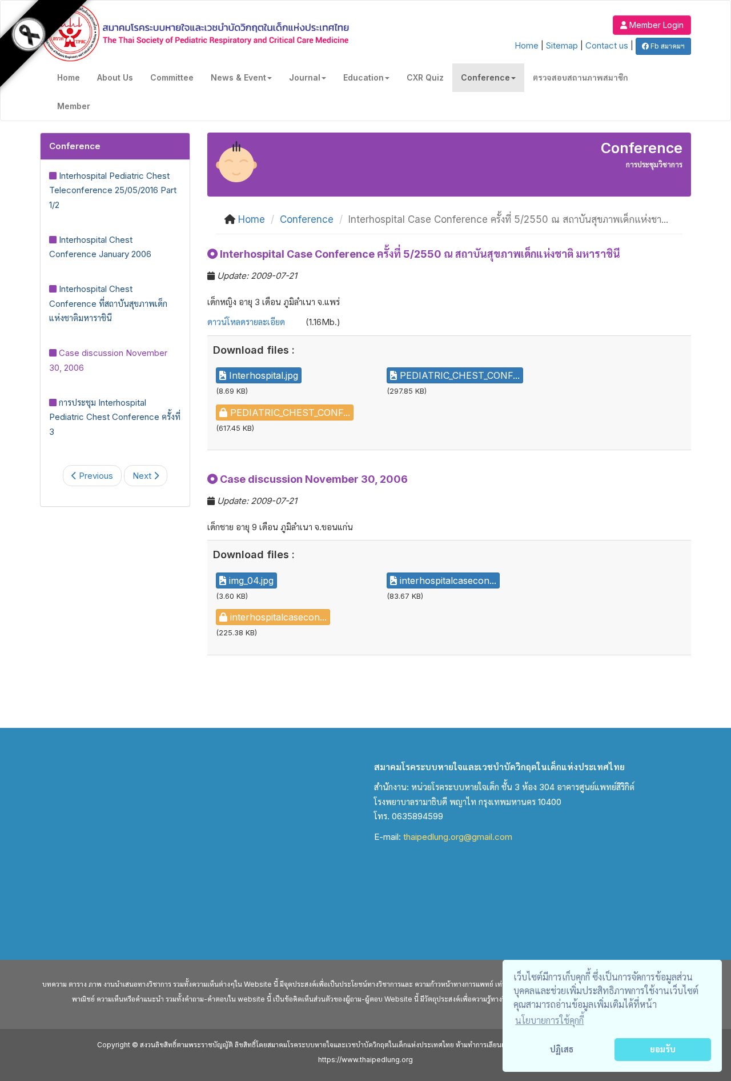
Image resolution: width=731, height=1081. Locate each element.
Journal (304, 77)
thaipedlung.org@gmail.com (457, 836)
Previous (95, 475)
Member (73, 106)
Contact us (606, 45)
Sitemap (562, 45)
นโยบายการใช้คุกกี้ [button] (549, 1020)
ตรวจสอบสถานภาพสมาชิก (580, 77)
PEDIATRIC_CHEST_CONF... (458, 375)
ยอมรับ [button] (663, 1049)
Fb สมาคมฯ (667, 46)
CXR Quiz (425, 77)
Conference (485, 77)
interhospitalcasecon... (446, 580)
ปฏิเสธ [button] (561, 1049)
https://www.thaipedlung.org (365, 1059)
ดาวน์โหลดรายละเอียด (246, 322)
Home (527, 45)
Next (143, 475)
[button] (652, 24)
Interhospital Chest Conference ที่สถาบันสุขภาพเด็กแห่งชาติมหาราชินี (108, 303)
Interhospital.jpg (262, 375)
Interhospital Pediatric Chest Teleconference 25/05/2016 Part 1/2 (112, 190)
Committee (172, 77)
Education (363, 77)
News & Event (238, 77)
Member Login (655, 25)
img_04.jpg (250, 580)
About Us (115, 77)
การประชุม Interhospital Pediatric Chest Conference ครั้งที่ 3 (114, 417)
